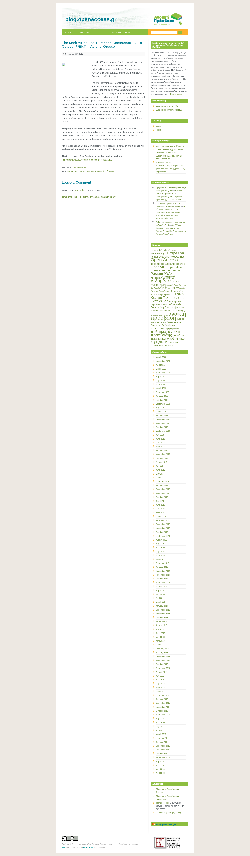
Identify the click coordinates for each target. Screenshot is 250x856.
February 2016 (162, 520)
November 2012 (163, 660)
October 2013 (162, 617)
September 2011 (163, 715)
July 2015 (160, 544)
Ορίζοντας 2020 (168, 310)
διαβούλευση (168, 325)
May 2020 (160, 380)
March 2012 (161, 691)
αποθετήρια (166, 322)
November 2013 (163, 614)
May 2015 (160, 551)
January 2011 (162, 742)
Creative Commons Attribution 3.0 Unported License (115, 844)
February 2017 (162, 481)
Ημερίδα (180, 307)
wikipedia (155, 277)
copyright (155, 250)
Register (159, 130)
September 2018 (163, 431)
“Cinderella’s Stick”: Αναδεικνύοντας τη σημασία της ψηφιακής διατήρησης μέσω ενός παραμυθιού (170, 167)
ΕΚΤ (173, 288)
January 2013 (162, 652)
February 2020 (162, 392)
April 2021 (160, 365)
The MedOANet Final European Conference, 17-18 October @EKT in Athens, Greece (102, 44)
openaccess (158, 263)
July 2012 (160, 676)
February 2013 (162, 649)
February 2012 (162, 695)
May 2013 (160, 637)
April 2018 (160, 446)
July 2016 (160, 501)
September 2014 (163, 582)
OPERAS (176, 270)
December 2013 (163, 610)
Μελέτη (154, 310)
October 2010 (162, 753)
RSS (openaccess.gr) (166, 824)
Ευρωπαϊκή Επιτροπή (163, 307)
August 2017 (161, 462)
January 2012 (162, 699)
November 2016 (163, 493)
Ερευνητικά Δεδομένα (171, 304)
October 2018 (162, 427)
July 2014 (160, 590)
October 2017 (162, 458)
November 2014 (163, 575)
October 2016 (162, 497)
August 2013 (161, 625)
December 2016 (163, 489)
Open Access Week (175, 263)
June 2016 (160, 505)
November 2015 (163, 528)
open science (160, 270)
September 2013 (163, 621)
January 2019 (162, 415)
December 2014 (163, 571)
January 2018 (162, 450)
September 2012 (163, 668)
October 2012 (162, 664)
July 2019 (160, 408)
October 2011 (162, 711)
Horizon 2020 (157, 257)
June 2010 (160, 765)
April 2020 (160, 384)
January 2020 (162, 396)
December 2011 (163, 703)
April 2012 (160, 687)
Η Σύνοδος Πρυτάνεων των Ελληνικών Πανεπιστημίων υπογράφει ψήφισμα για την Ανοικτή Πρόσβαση (170, 212)
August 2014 (161, 586)
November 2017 (163, 454)
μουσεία (175, 328)
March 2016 (161, 516)
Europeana (174, 253)
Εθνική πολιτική (177, 291)
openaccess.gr (162, 803)
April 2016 (160, 513)
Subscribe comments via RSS (169, 110)
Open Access (84, 171)
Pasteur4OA (161, 274)
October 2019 (162, 400)
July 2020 (160, 376)
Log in (102, 847)
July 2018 (160, 435)
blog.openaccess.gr (91, 19)
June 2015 (160, 547)
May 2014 (160, 594)
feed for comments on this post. (98, 197)
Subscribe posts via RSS (167, 106)
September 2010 (163, 757)
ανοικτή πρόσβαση (105, 171)
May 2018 (160, 443)
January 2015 (162, 567)
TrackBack (69, 197)
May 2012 (160, 683)
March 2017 (161, 478)
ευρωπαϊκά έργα (161, 328)
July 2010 (160, 761)
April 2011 (160, 730)
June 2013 (160, 633)
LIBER (167, 257)
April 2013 (160, 641)
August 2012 (161, 672)
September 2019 (163, 404)
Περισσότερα (176, 94)
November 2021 (163, 361)
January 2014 (162, 606)
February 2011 (162, 738)
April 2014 (160, 598)
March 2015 (161, 559)
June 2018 (160, 439)
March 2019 (161, 411)
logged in (79, 190)
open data (175, 267)
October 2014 (162, 579)
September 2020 (163, 373)
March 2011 (161, 734)
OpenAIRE (159, 267)
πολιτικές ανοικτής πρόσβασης (167, 333)
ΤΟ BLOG (85, 32)
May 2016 (160, 509)
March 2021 (161, 369)
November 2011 (163, 707)
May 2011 (160, 726)
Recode (174, 274)
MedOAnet (72, 171)
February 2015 (162, 563)
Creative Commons (169, 250)
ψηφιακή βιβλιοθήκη (161, 338)
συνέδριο (178, 335)
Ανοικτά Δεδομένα (163, 279)
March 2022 (161, 357)
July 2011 (160, 718)
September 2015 (163, 536)
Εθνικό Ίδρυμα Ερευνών (161, 294)
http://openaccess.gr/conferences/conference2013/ (87, 160)
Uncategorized (79, 167)
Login (158, 126)
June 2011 (160, 722)
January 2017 (162, 485)
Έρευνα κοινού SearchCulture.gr (170, 146)
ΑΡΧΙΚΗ (69, 32)
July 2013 (160, 629)
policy (93, 171)
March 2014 (161, 602)
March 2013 (161, 645)
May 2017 (160, 474)
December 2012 (163, 656)
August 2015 (161, 540)
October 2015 (162, 532)
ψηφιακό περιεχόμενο (168, 340)
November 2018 (163, 423)
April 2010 (160, 773)
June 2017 (160, 470)
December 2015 (163, 524)
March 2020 (161, 388)
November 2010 (163, 750)
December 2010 (163, 746)
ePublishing (157, 253)
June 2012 (160, 680)
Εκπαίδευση (159, 301)
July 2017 (160, 466)
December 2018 (163, 419)
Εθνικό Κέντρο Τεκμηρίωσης (167, 296)
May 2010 (160, 769)
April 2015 (160, 555)
